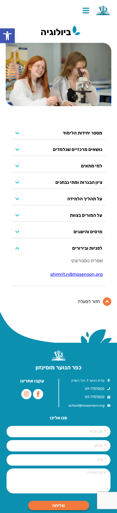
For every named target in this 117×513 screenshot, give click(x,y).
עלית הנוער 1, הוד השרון (88, 380)
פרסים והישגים (88, 232)
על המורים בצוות (86, 215)
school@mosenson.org (86, 405)
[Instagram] (26, 394)
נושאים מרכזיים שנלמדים (77, 149)
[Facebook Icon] (38, 394)
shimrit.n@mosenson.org (76, 274)
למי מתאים (91, 166)
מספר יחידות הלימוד (82, 133)
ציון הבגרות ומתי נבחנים (78, 182)
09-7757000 (95, 389)
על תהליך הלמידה (84, 199)
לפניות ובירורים (87, 248)
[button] (7, 35)
